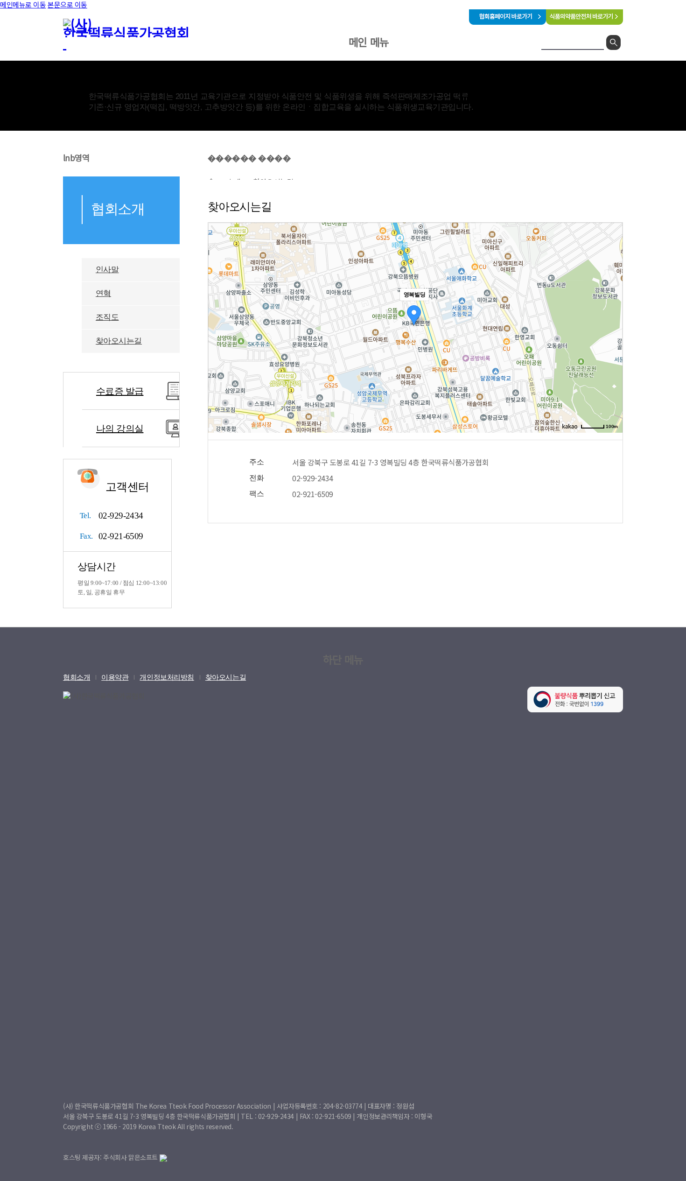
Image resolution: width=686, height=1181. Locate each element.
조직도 (107, 317)
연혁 (103, 293)
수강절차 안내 (484, 93)
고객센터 (430, 67)
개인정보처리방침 (167, 677)
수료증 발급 (119, 391)
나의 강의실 (119, 428)
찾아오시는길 (119, 341)
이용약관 (114, 677)
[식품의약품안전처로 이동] (584, 22)
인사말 (107, 269)
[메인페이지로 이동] (133, 33)
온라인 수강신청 (364, 67)
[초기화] (611, 344)
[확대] (611, 310)
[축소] (611, 326)
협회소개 (296, 67)
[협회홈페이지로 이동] (507, 22)
